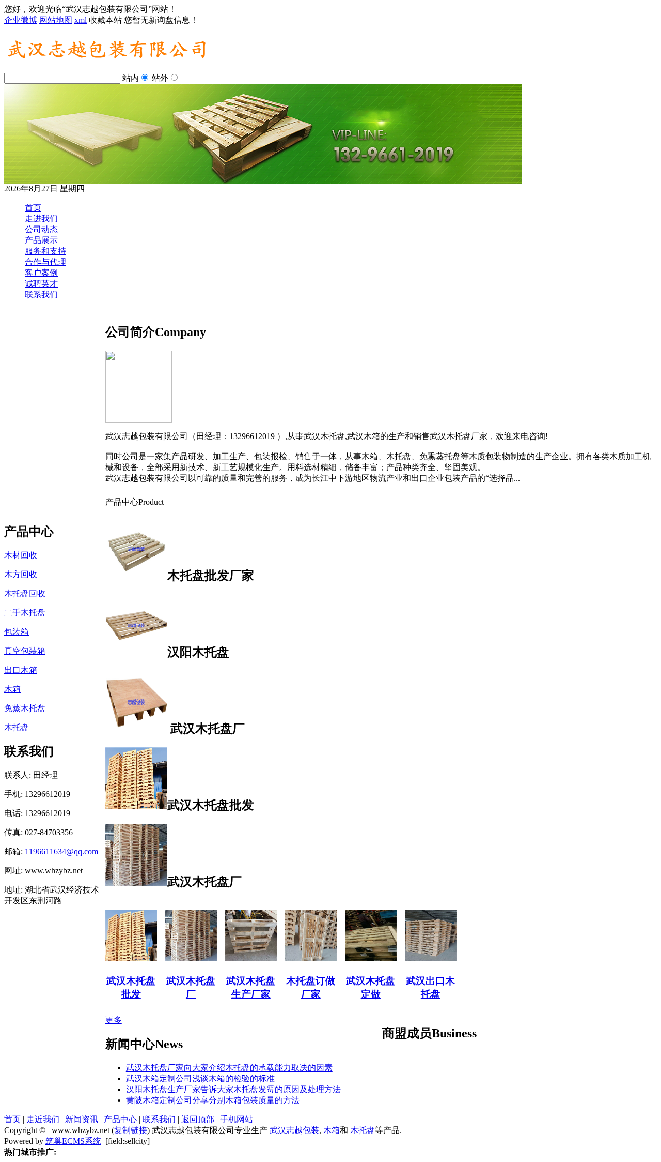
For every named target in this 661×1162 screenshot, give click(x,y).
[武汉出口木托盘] (419, 958)
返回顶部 (197, 1119)
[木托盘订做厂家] (299, 958)
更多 (113, 1020)
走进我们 (41, 218)
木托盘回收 (24, 593)
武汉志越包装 (294, 1130)
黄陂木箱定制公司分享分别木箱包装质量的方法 (213, 1100)
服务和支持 (45, 251)
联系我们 (41, 294)
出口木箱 (20, 670)
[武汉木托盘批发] (119, 958)
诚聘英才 (41, 283)
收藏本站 (105, 20)
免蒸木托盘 (24, 708)
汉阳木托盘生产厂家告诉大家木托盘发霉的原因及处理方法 (233, 1089)
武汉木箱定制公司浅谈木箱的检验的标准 (200, 1078)
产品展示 (41, 240)
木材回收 (20, 555)
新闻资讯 (81, 1119)
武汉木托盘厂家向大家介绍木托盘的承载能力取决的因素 (229, 1067)
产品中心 (120, 1119)
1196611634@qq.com (61, 851)
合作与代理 (45, 262)
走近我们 (42, 1119)
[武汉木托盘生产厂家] (239, 958)
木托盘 (16, 727)
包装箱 (16, 631)
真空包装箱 (24, 650)
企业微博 (20, 20)
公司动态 (41, 229)
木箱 (12, 689)
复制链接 (130, 1130)
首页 (33, 207)
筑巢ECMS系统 (73, 1141)
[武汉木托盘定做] (359, 958)
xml (80, 20)
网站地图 (55, 20)
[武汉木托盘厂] (179, 958)
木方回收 (20, 574)
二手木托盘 (24, 612)
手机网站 (236, 1119)
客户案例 (41, 272)
